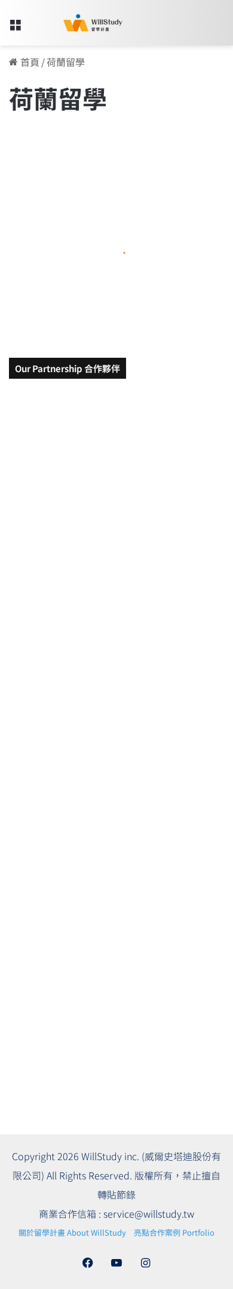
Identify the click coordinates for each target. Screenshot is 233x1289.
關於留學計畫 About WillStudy (72, 1232)
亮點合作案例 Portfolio (174, 1232)
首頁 (28, 62)
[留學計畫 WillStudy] (77, 22)
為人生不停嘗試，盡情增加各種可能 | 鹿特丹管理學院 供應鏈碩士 (113, 273)
